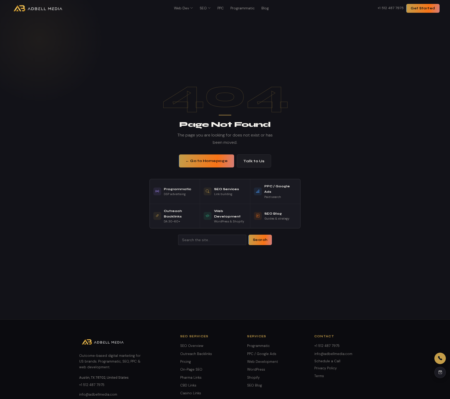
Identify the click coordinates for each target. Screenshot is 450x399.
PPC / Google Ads (261, 354)
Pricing (185, 361)
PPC (220, 8)
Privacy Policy (325, 368)
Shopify (253, 377)
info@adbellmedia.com (98, 394)
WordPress (256, 369)
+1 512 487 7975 (391, 8)
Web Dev (181, 8)
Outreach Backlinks (196, 354)
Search (260, 240)
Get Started (423, 8)
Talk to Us (254, 161)
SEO (203, 8)
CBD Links (188, 385)
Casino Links (190, 393)
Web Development (262, 361)
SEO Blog (254, 385)
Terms (319, 376)
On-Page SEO (191, 369)
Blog (265, 8)
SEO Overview (191, 346)
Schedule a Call (327, 361)
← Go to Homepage (206, 161)
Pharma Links (191, 377)
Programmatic (242, 8)
